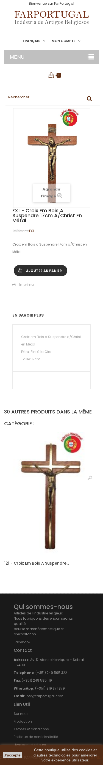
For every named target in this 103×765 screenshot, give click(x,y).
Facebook (22, 642)
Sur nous (21, 713)
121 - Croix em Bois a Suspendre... (36, 563)
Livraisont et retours (30, 744)
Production (23, 721)
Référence (20, 230)
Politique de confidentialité (36, 736)
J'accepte (12, 755)
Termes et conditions (31, 729)
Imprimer (26, 284)
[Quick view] (90, 478)
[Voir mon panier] (51, 75)
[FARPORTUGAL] (51, 18)
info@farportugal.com (44, 696)
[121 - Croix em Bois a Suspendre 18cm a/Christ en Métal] (51, 493)
